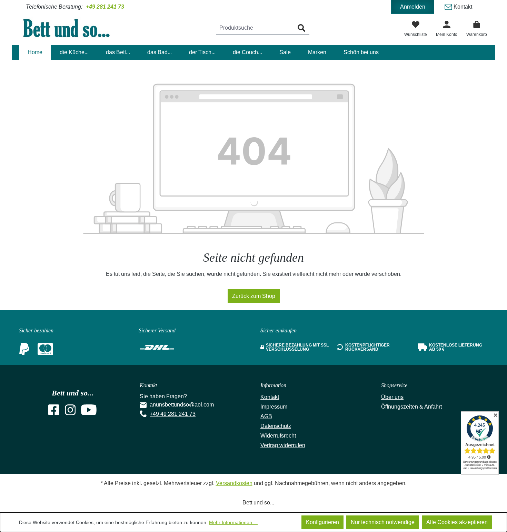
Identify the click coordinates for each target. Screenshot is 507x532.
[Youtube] (89, 412)
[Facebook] (53, 412)
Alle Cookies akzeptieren (457, 522)
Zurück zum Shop (253, 296)
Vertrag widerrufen (282, 445)
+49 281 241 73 (105, 7)
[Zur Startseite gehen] (70, 28)
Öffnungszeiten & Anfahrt (411, 407)
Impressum (273, 407)
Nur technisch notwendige (383, 522)
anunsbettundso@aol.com (182, 405)
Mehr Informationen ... (233, 522)
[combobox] (255, 28)
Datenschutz (275, 426)
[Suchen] (301, 28)
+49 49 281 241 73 (173, 414)
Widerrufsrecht (278, 436)
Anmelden (412, 7)
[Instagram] (70, 412)
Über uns (392, 397)
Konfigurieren (322, 522)
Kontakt (462, 7)
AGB (266, 416)
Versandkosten (234, 483)
